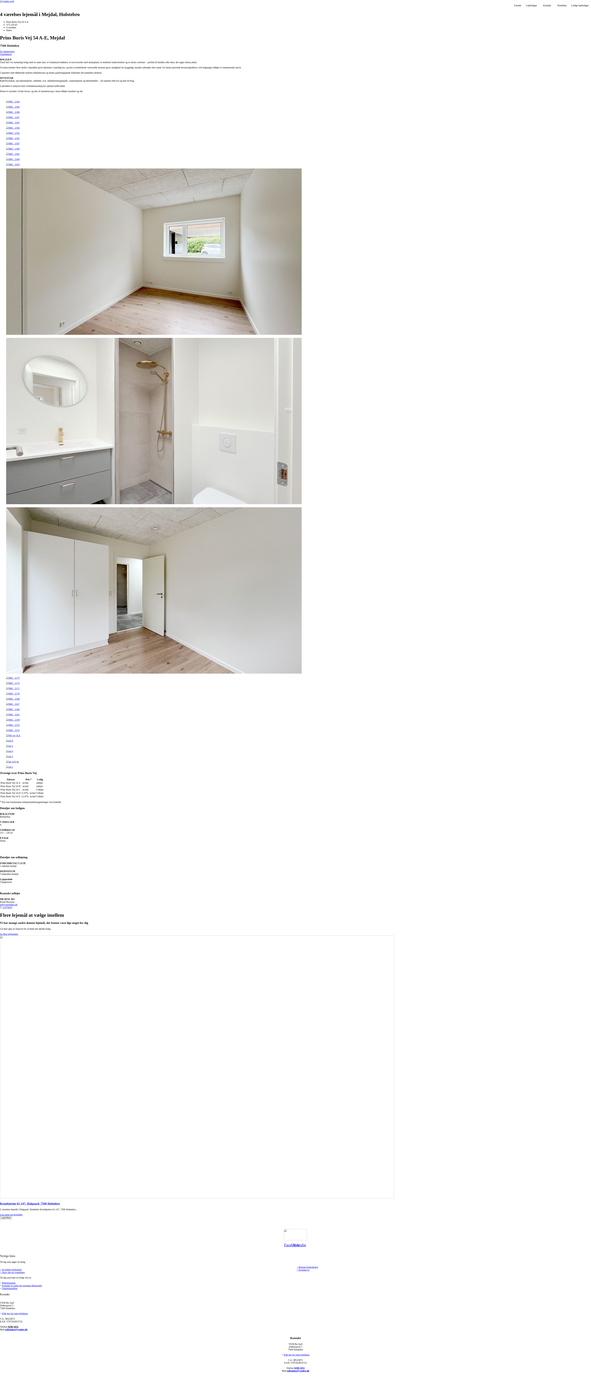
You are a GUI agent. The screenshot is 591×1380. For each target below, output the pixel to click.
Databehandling (9, 1288)
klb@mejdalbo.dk (8, 904)
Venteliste (562, 5)
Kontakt (547, 5)
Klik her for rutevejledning (15, 1313)
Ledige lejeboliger (580, 5)
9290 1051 (13, 1326)
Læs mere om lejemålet (11, 1214)
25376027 (7, 907)
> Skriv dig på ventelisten (12, 1272)
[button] (532, 5)
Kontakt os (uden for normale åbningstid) (22, 1285)
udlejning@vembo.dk (16, 1329)
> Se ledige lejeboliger (11, 1269)
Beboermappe (9, 1283)
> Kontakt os (303, 1270)
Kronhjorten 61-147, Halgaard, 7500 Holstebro (30, 1203)
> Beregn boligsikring (307, 1267)
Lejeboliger (531, 5)
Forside (517, 5)
